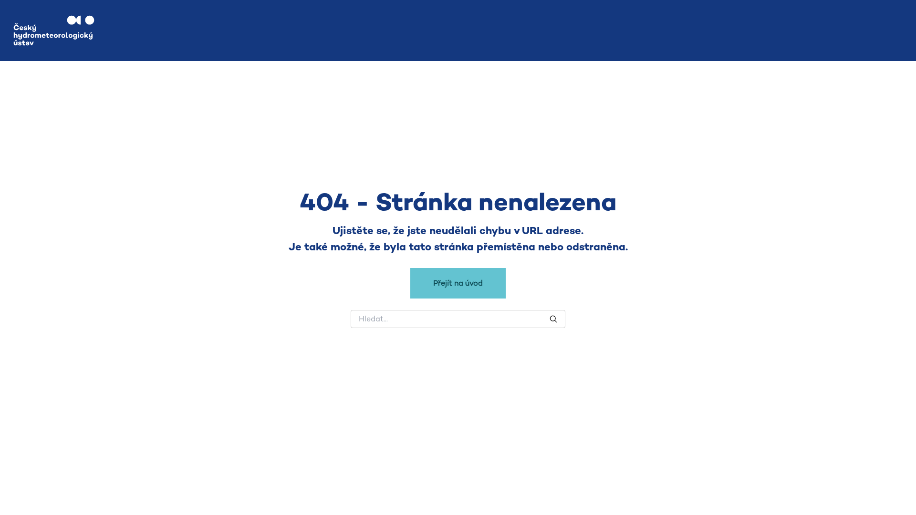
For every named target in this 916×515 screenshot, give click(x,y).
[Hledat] (553, 319)
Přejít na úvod (458, 283)
